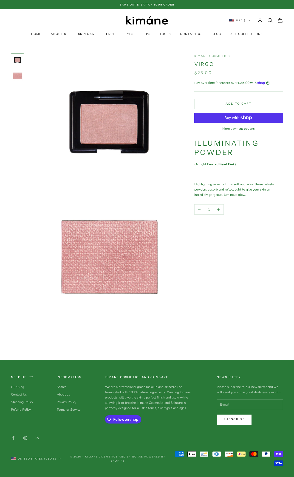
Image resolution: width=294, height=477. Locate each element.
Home (36, 34)
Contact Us (191, 34)
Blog (216, 34)
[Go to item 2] (17, 76)
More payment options (238, 128)
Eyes (129, 34)
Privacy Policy (66, 402)
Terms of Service (68, 409)
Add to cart (239, 104)
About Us (60, 34)
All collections (246, 34)
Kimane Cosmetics (212, 56)
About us (63, 394)
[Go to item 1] (17, 59)
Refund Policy (21, 409)
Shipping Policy (22, 402)
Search (61, 387)
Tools (165, 34)
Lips (146, 34)
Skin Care (87, 34)
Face (111, 34)
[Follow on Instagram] (25, 438)
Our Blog (17, 387)
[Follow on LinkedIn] (37, 438)
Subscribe (234, 419)
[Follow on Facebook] (13, 438)
